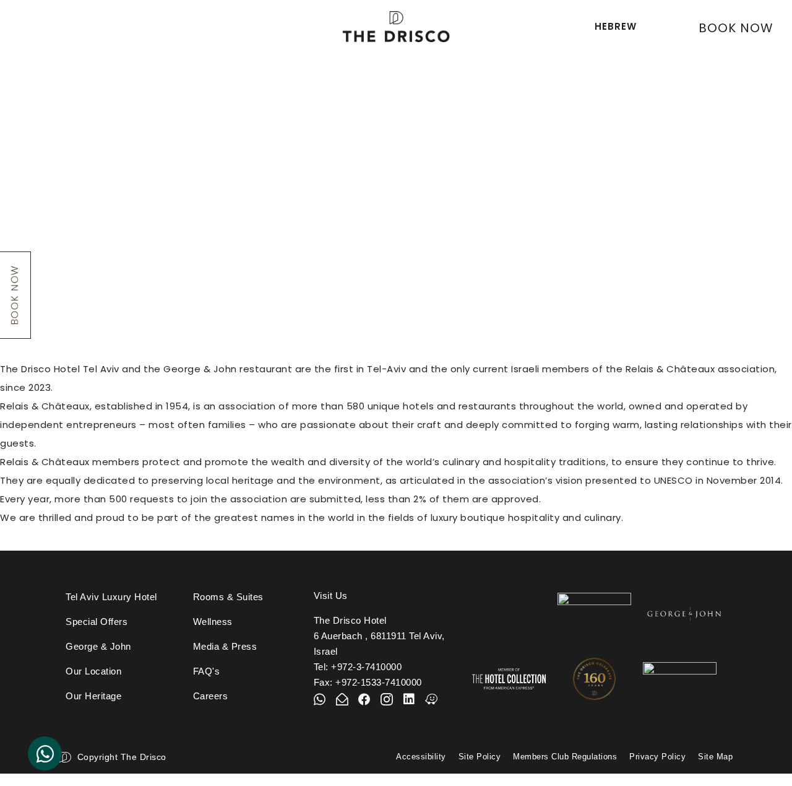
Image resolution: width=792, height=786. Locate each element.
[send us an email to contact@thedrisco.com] (342, 699)
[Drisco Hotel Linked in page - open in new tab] (409, 699)
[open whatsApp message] (320, 699)
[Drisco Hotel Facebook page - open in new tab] (364, 699)
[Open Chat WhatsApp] (45, 753)
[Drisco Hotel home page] (396, 26)
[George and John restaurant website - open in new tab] (684, 614)
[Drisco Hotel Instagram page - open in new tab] (387, 699)
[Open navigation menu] (32, 24)
